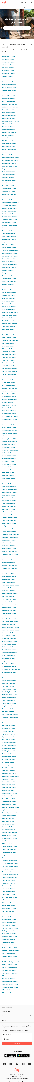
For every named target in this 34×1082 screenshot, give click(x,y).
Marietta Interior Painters (9, 557)
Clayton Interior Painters (9, 231)
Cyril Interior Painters (8, 284)
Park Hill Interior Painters (9, 689)
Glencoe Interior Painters (9, 391)
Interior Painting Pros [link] (22, 7)
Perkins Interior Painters (9, 703)
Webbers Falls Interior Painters (11, 950)
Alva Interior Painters (8, 76)
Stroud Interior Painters (8, 841)
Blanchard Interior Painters (9, 138)
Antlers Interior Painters (9, 84)
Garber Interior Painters (8, 382)
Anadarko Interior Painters (9, 82)
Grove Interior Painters (8, 408)
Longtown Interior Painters (9, 540)
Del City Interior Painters (9, 292)
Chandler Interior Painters (9, 205)
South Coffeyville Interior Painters (11, 813)
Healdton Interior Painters (9, 430)
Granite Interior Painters (9, 405)
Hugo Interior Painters (8, 461)
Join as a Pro (23, 2)
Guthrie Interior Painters (9, 411)
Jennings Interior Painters (9, 481)
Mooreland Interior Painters (10, 593)
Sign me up (17, 1043)
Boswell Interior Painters (9, 149)
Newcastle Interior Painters (9, 619)
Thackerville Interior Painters (10, 863)
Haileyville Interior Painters (10, 416)
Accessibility (16, 1076)
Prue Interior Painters (8, 731)
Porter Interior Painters (8, 720)
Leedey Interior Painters (8, 526)
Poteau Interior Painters (8, 725)
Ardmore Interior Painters (9, 96)
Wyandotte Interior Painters (10, 984)
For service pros (6, 1011)
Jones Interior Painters (8, 484)
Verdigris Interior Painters (9, 908)
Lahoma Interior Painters (9, 512)
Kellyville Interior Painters (9, 489)
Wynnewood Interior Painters (10, 987)
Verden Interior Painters (8, 905)
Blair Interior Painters (8, 135)
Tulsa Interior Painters (8, 883)
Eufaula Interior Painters (9, 349)
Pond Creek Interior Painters (10, 717)
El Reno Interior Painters (9, 337)
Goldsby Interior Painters (9, 396)
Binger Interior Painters (8, 127)
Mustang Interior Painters (9, 613)
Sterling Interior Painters (9, 827)
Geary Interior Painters (8, 385)
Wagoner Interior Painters (9, 919)
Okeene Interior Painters (9, 664)
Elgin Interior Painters (8, 329)
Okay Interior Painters (8, 661)
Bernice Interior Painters (9, 115)
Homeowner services (7, 1007)
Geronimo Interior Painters (9, 388)
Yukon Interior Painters (8, 993)
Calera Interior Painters (8, 177)
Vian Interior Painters (8, 911)
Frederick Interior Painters (9, 380)
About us (4, 1020)
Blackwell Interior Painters (9, 132)
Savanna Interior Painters (9, 782)
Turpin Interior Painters (8, 889)
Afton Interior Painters (8, 65)
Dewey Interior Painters (8, 301)
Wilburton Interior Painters (9, 973)
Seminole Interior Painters (9, 793)
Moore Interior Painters (8, 590)
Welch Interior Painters (8, 953)
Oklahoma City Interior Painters (11, 669)
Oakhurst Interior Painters (9, 647)
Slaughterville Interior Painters (10, 807)
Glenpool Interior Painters (9, 394)
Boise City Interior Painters (9, 141)
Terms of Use (13, 1074)
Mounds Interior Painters (9, 602)
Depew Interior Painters (8, 295)
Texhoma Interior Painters (9, 860)
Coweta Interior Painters (9, 276)
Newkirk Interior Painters (9, 624)
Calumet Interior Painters (9, 180)
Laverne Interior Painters (9, 520)
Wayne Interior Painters (8, 942)
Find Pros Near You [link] (10, 7)
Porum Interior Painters (8, 723)
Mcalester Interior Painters (9, 568)
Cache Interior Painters (8, 172)
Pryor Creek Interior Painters (10, 737)
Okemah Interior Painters (9, 666)
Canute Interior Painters (8, 186)
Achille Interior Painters (8, 56)
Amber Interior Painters (8, 79)
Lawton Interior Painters (9, 523)
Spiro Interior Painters (8, 821)
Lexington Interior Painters (9, 529)
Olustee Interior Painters (9, 675)
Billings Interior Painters (9, 124)
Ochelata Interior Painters (9, 652)
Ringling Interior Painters (9, 759)
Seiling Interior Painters (8, 790)
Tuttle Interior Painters (8, 891)
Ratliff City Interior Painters (10, 751)
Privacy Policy (21, 1074)
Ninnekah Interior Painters (9, 633)
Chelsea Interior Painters (9, 211)
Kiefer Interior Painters (8, 495)
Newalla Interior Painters (9, 616)
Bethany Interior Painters (9, 118)
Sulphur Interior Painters (9, 844)
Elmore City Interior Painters (10, 335)
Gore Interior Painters (8, 402)
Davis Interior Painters (8, 290)
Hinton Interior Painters (8, 444)
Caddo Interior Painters (8, 174)
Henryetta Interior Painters (9, 441)
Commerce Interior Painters (10, 256)
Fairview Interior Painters (9, 357)
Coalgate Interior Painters (9, 242)
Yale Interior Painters (8, 990)
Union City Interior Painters (9, 897)
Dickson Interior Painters (9, 307)
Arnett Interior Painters (8, 98)
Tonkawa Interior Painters (9, 877)
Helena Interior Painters (8, 436)
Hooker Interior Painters (9, 458)
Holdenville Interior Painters (10, 450)
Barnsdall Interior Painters (9, 104)
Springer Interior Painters (9, 824)
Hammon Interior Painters (9, 419)
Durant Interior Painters (8, 321)
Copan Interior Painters (8, 262)
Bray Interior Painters (8, 152)
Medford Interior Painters (9, 576)
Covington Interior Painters (9, 273)
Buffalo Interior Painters (9, 163)
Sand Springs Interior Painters (10, 776)
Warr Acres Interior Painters (10, 928)
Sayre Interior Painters (8, 785)
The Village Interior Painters (10, 866)
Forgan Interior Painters (8, 366)
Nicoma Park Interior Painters (10, 630)
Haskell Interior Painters (9, 427)
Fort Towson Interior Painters (10, 377)
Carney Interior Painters (8, 191)
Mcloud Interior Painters (9, 574)
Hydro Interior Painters (8, 467)
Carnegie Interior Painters (9, 188)
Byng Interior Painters (8, 169)
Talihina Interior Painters (9, 849)
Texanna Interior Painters (9, 858)
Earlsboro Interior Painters (9, 323)
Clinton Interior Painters (9, 239)
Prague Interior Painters (8, 728)
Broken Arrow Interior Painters (10, 157)
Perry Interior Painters (8, 706)
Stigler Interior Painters (8, 829)
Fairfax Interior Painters (8, 351)
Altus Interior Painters (8, 73)
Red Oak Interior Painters (9, 756)
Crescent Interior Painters (9, 278)
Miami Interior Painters (8, 582)
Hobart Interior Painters (8, 447)
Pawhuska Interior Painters (9, 695)
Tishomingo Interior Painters (10, 874)
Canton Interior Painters (9, 183)
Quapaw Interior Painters (9, 742)
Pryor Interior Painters (8, 734)
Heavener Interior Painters (9, 433)
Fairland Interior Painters (9, 354)
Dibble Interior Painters (8, 304)
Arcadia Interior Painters (9, 93)
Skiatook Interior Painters (9, 804)
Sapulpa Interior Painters (9, 779)
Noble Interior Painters (8, 635)
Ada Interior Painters (8, 59)
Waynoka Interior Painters (9, 945)
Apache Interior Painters (9, 87)
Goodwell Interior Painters (9, 399)
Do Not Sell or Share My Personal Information (17, 1078)
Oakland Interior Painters (9, 650)
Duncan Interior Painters (9, 318)
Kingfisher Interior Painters (9, 498)
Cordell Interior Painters (9, 267)
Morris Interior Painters (8, 596)
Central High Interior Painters (10, 202)
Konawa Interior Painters (9, 506)
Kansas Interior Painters (9, 486)
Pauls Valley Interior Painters (10, 692)
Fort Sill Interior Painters (9, 374)
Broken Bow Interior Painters (10, 160)
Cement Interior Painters (9, 200)
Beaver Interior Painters (8, 110)
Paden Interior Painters (8, 683)
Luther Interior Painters (8, 543)
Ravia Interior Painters (8, 754)
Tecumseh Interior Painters (9, 852)
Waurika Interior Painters (9, 939)
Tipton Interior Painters (8, 872)
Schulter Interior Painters (9, 787)
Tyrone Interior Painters (8, 894)
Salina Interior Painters (8, 770)
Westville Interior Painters (9, 964)
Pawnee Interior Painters (9, 697)
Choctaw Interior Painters (9, 222)
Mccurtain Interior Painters (9, 571)
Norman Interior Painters (9, 638)
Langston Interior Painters (9, 517)
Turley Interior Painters (8, 886)
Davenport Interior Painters (9, 287)
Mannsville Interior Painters (10, 554)
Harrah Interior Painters (8, 422)
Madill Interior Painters (8, 546)
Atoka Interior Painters (8, 101)
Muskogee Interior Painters (9, 610)
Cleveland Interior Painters (9, 236)
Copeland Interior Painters (9, 264)
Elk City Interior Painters (9, 332)
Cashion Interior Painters (9, 194)
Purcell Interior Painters (8, 740)
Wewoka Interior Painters (9, 970)
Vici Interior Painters (8, 914)
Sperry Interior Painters (8, 818)
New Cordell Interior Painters (10, 621)
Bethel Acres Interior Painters (10, 121)
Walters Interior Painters (9, 922)
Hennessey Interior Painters (10, 439)
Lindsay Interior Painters (9, 531)
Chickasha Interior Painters (9, 219)
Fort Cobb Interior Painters (9, 368)
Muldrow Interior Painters (9, 607)
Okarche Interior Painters (9, 658)
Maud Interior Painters (8, 562)
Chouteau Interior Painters (9, 225)
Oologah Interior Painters (9, 678)
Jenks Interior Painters (8, 478)
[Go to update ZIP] (23, 28)
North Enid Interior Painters (9, 641)
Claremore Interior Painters (9, 228)
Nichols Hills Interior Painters (10, 627)
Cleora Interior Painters (8, 233)
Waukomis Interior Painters (9, 936)
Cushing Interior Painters (9, 281)
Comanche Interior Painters (9, 253)
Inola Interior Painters (8, 472)
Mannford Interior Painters (9, 551)
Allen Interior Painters (8, 70)
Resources (4, 1016)
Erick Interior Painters (8, 346)
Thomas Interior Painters (9, 869)
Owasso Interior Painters (9, 680)
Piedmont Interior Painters (9, 709)
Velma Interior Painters (8, 903)
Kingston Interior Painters (9, 501)
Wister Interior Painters (8, 979)
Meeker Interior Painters (9, 579)
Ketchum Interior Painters (9, 492)
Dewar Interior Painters (8, 298)
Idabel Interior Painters (8, 470)
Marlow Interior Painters (9, 560)
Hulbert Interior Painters (9, 464)
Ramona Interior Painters (9, 748)
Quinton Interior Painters (9, 745)
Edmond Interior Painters (9, 326)
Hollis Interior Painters (8, 453)
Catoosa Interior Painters (9, 197)
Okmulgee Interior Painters (9, 672)
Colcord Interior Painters (9, 247)
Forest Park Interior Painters (10, 363)
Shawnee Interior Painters (9, 801)
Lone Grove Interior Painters (10, 537)
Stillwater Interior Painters (9, 832)
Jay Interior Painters (8, 475)
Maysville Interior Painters (9, 565)
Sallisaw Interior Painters (9, 773)
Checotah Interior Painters (9, 208)
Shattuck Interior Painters (9, 799)
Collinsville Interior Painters (10, 250)
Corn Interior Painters (8, 270)
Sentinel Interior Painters (9, 796)
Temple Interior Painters (9, 855)
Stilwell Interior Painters (9, 835)
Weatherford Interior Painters (10, 948)
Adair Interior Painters (8, 62)
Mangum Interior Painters (9, 548)
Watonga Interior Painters (9, 934)
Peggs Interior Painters (8, 700)
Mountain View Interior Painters (11, 605)
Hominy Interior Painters (9, 456)
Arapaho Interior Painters (9, 90)
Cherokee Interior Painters (9, 214)
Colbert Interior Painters (9, 245)
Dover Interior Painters (8, 309)
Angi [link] (3, 7)
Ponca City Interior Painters (10, 714)
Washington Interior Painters (10, 931)
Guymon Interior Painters (9, 413)
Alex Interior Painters (8, 67)
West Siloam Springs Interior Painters (12, 962)
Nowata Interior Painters (9, 644)
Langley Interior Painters (9, 515)
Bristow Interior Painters (9, 155)
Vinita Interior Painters (8, 917)
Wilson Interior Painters (8, 976)
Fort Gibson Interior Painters (10, 371)
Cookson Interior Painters (9, 259)
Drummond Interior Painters (10, 312)
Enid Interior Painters (8, 343)
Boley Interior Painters (8, 146)
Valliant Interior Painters (9, 900)
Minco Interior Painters (8, 588)
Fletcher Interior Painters (9, 360)
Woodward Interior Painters (10, 981)
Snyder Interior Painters (8, 810)
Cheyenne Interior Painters (9, 217)
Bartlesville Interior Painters (10, 107)
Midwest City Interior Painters (10, 585)
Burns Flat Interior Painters (9, 166)
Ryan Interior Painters (8, 768)
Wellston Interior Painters (9, 959)
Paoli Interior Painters (8, 686)
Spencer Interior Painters (9, 815)
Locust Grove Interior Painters (10, 534)
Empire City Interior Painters (10, 340)
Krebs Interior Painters (8, 509)
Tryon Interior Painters (8, 880)
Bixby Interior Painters (8, 129)
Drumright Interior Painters (9, 315)
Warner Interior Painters (8, 925)
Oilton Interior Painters (8, 655)
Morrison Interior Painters (9, 599)
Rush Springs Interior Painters (10, 765)
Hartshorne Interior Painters (10, 425)
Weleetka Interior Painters (9, 956)
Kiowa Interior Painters (8, 503)
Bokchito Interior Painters (9, 143)
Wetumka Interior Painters (9, 967)
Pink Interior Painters (8, 711)
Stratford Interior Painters (9, 838)
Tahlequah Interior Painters (9, 846)
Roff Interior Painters (8, 762)
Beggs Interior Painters (8, 112)
